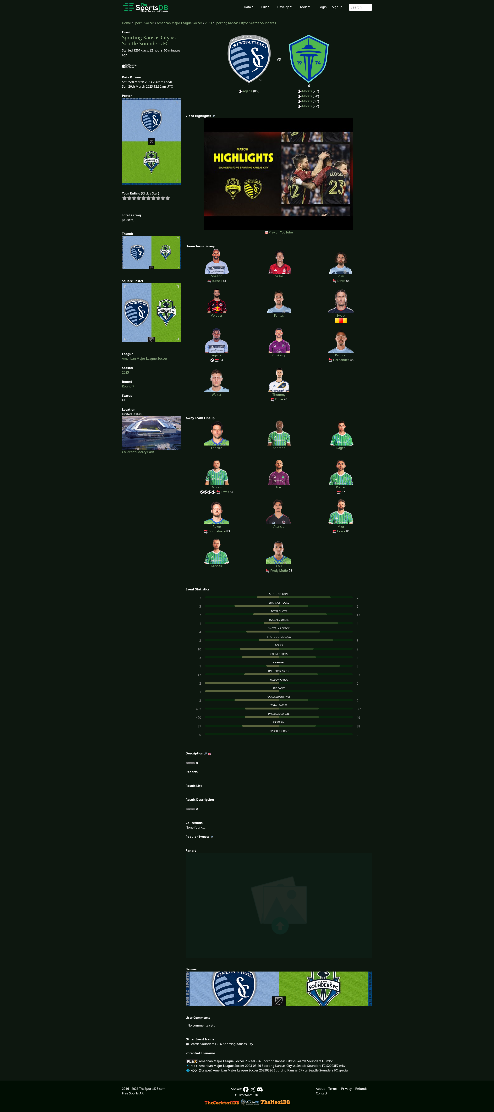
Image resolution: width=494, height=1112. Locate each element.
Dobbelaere (217, 531)
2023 (208, 23)
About (320, 1089)
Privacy (346, 1089)
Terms (333, 1089)
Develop (283, 7)
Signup (337, 7)
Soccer (149, 23)
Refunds (361, 1089)
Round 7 (128, 386)
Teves (225, 492)
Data (247, 7)
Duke (279, 399)
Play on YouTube (281, 232)
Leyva (341, 531)
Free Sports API (133, 1093)
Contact (321, 1093)
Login (323, 7)
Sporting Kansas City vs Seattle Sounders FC (246, 23)
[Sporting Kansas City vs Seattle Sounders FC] (279, 174)
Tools (303, 7)
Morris (307, 91)
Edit (264, 7)
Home (126, 23)
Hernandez (341, 360)
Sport (138, 23)
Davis (341, 281)
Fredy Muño (279, 570)
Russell (217, 281)
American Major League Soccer (179, 23)
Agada (247, 91)
